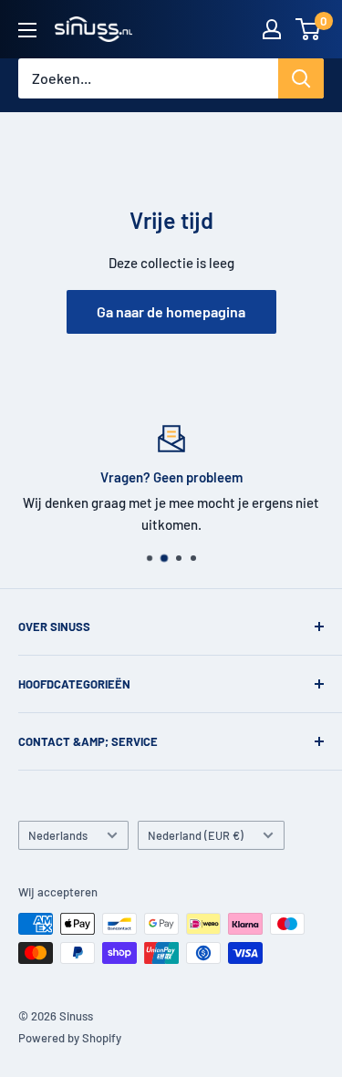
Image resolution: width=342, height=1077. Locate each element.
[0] (308, 29)
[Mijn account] (272, 29)
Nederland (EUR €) (196, 835)
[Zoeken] (301, 78)
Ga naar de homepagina (171, 311)
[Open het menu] (27, 30)
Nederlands (58, 835)
